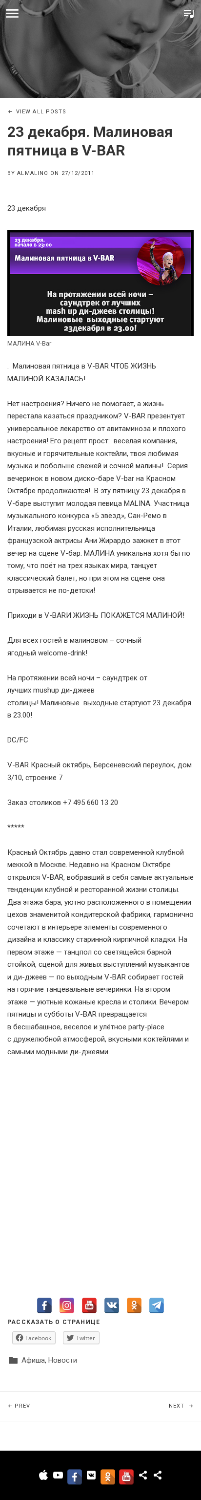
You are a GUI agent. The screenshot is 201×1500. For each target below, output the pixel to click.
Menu (12, 13)
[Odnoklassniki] (134, 1305)
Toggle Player (189, 13)
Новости (62, 1360)
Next (185, 1405)
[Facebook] (44, 1305)
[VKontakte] (112, 1305)
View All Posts (41, 112)
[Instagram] (67, 1305)
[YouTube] (89, 1305)
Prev (57, 1405)
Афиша (33, 1360)
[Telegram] (156, 1305)
